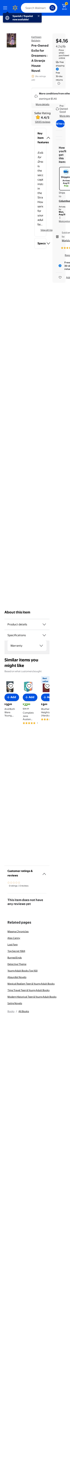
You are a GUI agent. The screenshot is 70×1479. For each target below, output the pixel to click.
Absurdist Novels (16, 977)
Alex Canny (13, 937)
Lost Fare (12, 944)
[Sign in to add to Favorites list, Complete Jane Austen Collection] (29, 686)
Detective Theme (16, 964)
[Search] (52, 8)
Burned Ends (14, 957)
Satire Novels (14, 1003)
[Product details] (44, 624)
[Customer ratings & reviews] (44, 872)
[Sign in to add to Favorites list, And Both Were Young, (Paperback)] (11, 686)
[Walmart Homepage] (15, 8)
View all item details (51, 229)
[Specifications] (44, 635)
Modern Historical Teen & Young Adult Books (31, 996)
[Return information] (58, 83)
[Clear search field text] (47, 8)
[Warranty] (41, 646)
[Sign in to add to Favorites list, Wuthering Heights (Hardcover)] (47, 686)
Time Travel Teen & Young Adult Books (28, 990)
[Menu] (6, 8)
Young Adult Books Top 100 (22, 970)
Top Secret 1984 (16, 951)
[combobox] (39, 8)
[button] (40, 138)
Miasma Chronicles (18, 931)
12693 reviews (42, 121)
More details (42, 104)
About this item (17, 612)
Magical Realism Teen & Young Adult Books (31, 983)
